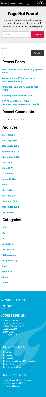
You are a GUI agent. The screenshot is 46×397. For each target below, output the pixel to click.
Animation (7, 244)
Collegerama (9, 255)
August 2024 (9, 179)
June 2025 (7, 168)
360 (4, 227)
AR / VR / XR (8, 249)
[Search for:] (15, 35)
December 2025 (10, 146)
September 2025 (11, 157)
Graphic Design (10, 260)
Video (5, 282)
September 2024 (11, 173)
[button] (28, 4)
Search (5, 48)
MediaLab (7, 271)
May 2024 (7, 184)
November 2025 (10, 151)
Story (5, 277)
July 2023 (7, 190)
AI (3, 238)
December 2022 (10, 207)
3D (3, 233)
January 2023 (9, 201)
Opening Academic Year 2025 (17, 95)
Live (4, 266)
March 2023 (8, 195)
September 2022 (11, 212)
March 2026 (8, 135)
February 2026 (9, 140)
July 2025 (7, 162)
